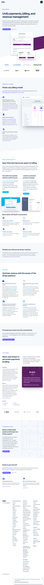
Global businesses (26, 514)
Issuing (14, 526)
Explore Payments (6, 486)
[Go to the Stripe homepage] (3, 501)
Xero (19, 256)
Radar (5, 404)
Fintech (24, 526)
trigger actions (12, 222)
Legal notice (35, 522)
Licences (35, 518)
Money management (27, 518)
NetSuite (14, 256)
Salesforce (23, 255)
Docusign (29, 255)
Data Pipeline (15, 517)
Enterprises (25, 502)
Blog (34, 506)
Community (35, 507)
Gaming (24, 528)
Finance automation (27, 512)
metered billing (12, 120)
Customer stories (36, 504)
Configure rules (5, 233)
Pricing (14, 502)
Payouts (14, 534)
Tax (13, 542)
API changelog (26, 566)
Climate (14, 512)
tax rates (15, 124)
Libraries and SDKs (26, 567)
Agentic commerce (27, 506)
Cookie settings (36, 521)
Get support (35, 540)
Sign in (34, 546)
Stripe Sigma (17, 404)
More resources (36, 524)
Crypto (14, 515)
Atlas (14, 504)
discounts (8, 108)
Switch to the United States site (21, 582)
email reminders (26, 235)
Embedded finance (26, 510)
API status (25, 564)
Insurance (25, 533)
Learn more (5, 451)
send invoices (5, 107)
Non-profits (25, 537)
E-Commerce (25, 509)
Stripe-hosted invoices (8, 181)
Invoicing (14, 525)
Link (13, 528)
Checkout (14, 510)
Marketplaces (25, 517)
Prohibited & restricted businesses (35, 515)
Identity (14, 523)
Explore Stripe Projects (8, 339)
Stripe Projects (26, 569)
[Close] (41, 579)
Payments (6, 403)
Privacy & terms (36, 512)
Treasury (14, 545)
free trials (14, 108)
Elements (14, 518)
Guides (34, 502)
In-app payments (26, 515)
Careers (34, 530)
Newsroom (35, 532)
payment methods (13, 288)
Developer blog (26, 571)
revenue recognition (10, 123)
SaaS (24, 522)
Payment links (15, 531)
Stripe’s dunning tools (27, 288)
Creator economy (26, 525)
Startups (24, 504)
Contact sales (6, 29)
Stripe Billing (9, 468)
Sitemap (35, 519)
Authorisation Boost (17, 506)
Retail (24, 543)
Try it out (5, 192)
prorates (33, 222)
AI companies (25, 523)
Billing (15, 403)
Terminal (14, 544)
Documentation (26, 561)
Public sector (25, 542)
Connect (14, 514)
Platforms (25, 520)
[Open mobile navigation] (41, 2)
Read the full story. (6, 398)
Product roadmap (36, 529)
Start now (14, 29)
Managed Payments (17, 529)
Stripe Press (35, 533)
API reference (25, 563)
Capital (14, 509)
